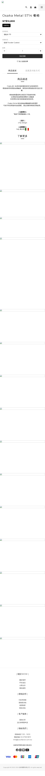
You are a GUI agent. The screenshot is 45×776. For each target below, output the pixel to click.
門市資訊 (22, 683)
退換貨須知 (22, 703)
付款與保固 (22, 700)
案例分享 (22, 720)
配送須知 (22, 708)
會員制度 (22, 705)
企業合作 (22, 685)
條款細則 (22, 688)
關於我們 (22, 680)
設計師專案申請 (22, 722)
